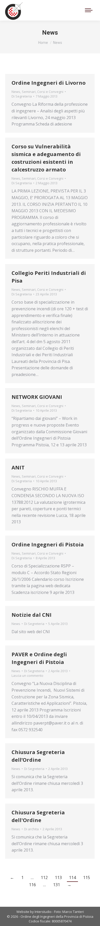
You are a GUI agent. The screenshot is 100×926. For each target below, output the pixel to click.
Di (22, 96)
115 (86, 877)
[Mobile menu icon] (89, 10)
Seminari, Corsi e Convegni (42, 91)
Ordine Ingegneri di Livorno (49, 82)
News (16, 91)
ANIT (18, 467)
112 (44, 877)
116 (32, 885)
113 (58, 877)
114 (72, 877)
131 (56, 885)
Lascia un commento (27, 675)
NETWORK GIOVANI (37, 396)
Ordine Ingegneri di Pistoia (48, 544)
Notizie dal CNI (32, 614)
